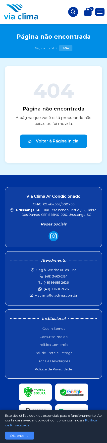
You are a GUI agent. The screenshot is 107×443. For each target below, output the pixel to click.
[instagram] (53, 236)
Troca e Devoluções (53, 361)
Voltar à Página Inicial (57, 141)
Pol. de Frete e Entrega (53, 353)
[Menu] (100, 12)
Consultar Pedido (54, 337)
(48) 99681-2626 (56, 289)
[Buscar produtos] (73, 12)
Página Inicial (44, 48)
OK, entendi (19, 436)
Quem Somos (53, 329)
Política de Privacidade (53, 369)
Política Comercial (53, 345)
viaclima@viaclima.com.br (56, 295)
